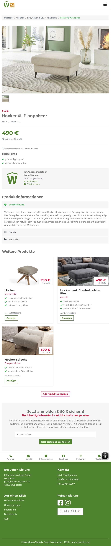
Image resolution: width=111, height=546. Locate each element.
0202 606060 (32, 181)
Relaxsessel (52, 17)
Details (12, 232)
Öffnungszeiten (12, 505)
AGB (6, 518)
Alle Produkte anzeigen (55, 393)
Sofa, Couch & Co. (35, 17)
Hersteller (14, 239)
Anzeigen (11, 317)
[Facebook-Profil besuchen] (60, 504)
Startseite (8, 17)
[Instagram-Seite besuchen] (68, 504)
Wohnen (20, 17)
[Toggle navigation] (105, 4)
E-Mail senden (33, 184)
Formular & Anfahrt (14, 500)
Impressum (10, 509)
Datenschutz (10, 514)
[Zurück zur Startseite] (9, 4)
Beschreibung (16, 204)
